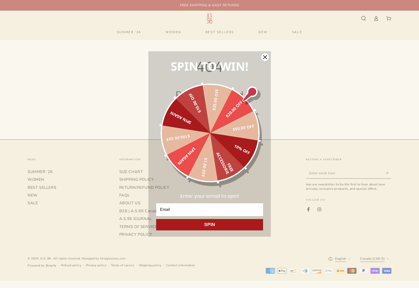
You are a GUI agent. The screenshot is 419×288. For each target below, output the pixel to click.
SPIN (209, 224)
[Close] (265, 57)
